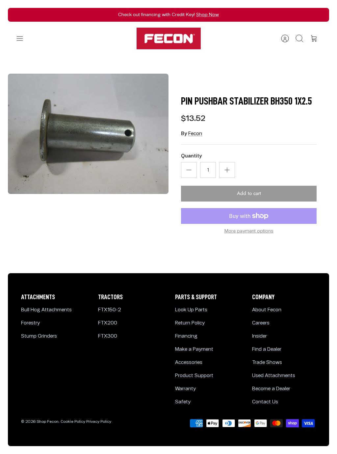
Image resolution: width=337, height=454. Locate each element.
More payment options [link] (248, 231)
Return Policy (190, 323)
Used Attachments (273, 375)
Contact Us (265, 402)
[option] (88, 134)
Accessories (188, 362)
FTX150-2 (109, 310)
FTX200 (107, 323)
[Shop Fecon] (169, 39)
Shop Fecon (48, 421)
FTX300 (107, 336)
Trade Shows (267, 362)
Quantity (191, 156)
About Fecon (266, 310)
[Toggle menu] (23, 38)
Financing (186, 336)
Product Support (194, 375)
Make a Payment (194, 349)
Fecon (195, 134)
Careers (261, 323)
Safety (183, 402)
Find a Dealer (266, 349)
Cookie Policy (73, 421)
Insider (259, 336)
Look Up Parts (191, 310)
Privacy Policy (98, 421)
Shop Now (207, 14)
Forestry (30, 323)
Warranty (185, 389)
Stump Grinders (39, 336)
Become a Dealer (271, 389)
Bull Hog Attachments (46, 310)
